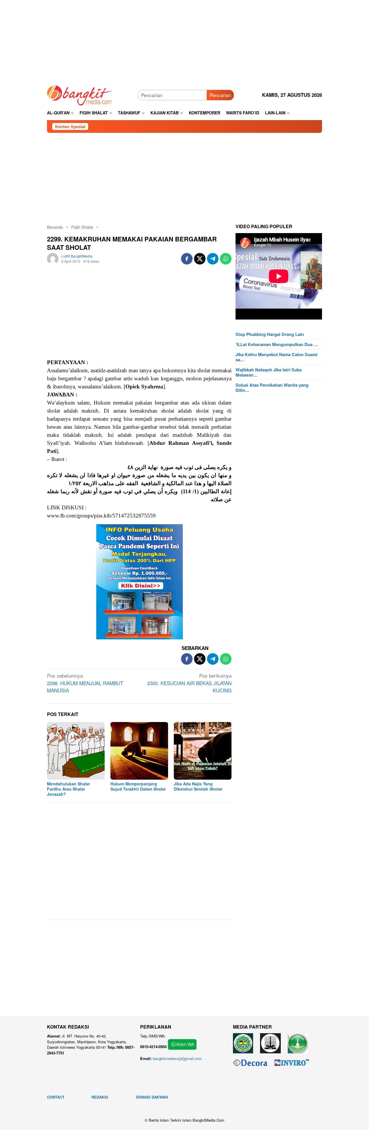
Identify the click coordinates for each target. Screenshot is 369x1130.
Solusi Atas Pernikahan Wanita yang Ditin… (272, 387)
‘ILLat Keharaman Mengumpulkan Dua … (277, 344)
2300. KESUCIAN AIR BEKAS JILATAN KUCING (189, 683)
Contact (56, 1097)
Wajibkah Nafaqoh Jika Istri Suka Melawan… (269, 372)
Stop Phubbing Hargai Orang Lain (270, 334)
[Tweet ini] (200, 258)
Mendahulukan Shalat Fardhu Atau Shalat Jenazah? (68, 789)
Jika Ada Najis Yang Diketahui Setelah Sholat (198, 786)
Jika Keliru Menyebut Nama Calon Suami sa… (276, 357)
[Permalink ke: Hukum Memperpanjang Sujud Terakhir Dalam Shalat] (139, 751)
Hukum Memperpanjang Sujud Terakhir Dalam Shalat (138, 786)
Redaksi (99, 1097)
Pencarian (220, 95)
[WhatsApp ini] (225, 258)
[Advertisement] (184, 40)
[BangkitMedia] (79, 94)
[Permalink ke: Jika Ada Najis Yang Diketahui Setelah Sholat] (202, 751)
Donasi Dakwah (152, 1097)
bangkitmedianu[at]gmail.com (177, 1058)
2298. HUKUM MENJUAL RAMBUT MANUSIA (85, 683)
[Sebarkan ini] (187, 258)
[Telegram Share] (213, 258)
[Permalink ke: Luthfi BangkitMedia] (53, 257)
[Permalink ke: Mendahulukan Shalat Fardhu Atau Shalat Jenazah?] (76, 751)
